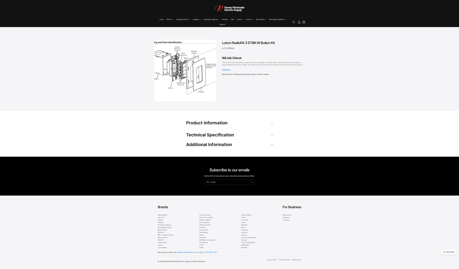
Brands (169, 19)
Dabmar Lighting (204, 220)
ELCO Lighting (204, 222)
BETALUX (161, 232)
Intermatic (202, 237)
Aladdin (160, 220)
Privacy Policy (272, 260)
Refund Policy (296, 260)
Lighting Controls (182, 19)
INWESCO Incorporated (207, 240)
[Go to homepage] (229, 8)
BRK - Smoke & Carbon (165, 235)
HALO (201, 235)
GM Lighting (260, 19)
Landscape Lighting (210, 19)
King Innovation (246, 215)
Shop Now (286, 217)
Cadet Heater (162, 242)
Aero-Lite (161, 217)
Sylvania (244, 240)
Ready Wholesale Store (187, 252)
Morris (243, 227)
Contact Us (226, 70)
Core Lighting (162, 247)
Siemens (244, 235)
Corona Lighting (204, 215)
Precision (244, 232)
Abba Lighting (162, 215)
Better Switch (162, 230)
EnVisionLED (203, 230)
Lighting (196, 19)
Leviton (248, 19)
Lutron (239, 19)
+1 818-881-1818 (210, 252)
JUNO (201, 245)
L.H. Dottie (244, 220)
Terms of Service (284, 260)
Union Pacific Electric (248, 242)
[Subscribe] (251, 182)
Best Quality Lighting (276, 19)
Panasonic (244, 230)
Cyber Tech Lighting (206, 217)
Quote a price (287, 215)
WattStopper (245, 245)
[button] (170, 19)
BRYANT (161, 240)
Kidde (201, 247)
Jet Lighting (203, 242)
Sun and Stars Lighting (248, 237)
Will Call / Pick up (232, 57)
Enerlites (202, 227)
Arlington (161, 222)
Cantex (160, 245)
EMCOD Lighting (204, 225)
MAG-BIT (244, 225)
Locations (286, 220)
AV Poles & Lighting (164, 225)
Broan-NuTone (163, 237)
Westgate (244, 247)
